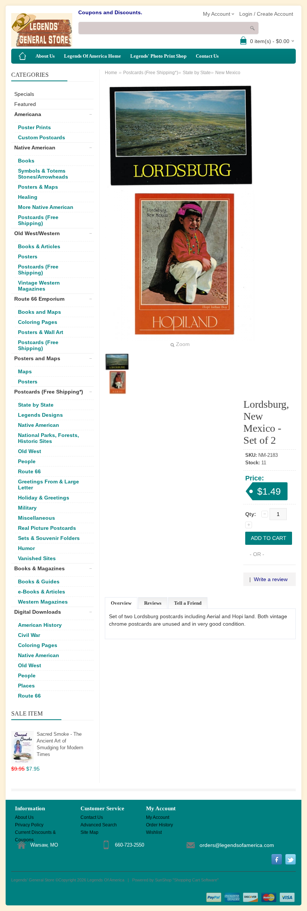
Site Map (89, 832)
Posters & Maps (38, 187)
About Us (45, 56)
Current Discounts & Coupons (35, 833)
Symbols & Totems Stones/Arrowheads (43, 174)
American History (40, 625)
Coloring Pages (37, 322)
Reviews (152, 603)
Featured (25, 104)
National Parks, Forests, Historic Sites (48, 438)
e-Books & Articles (41, 592)
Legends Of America (105, 880)
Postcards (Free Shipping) (38, 220)
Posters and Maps (37, 358)
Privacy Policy (29, 825)
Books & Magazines (39, 568)
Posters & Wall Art (40, 332)
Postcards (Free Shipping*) (48, 392)
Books (26, 161)
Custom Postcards (41, 137)
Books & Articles (39, 246)
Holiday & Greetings (43, 498)
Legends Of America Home (92, 56)
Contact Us (207, 56)
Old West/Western (37, 233)
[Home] (22, 56)
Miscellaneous (36, 518)
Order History (159, 825)
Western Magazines (43, 602)
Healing (27, 197)
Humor (26, 548)
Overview (121, 603)
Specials (24, 94)
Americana (27, 114)
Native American (34, 148)
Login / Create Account (266, 14)
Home (111, 72)
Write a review (271, 579)
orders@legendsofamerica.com (237, 845)
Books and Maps (39, 312)
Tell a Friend (187, 603)
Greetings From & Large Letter (48, 485)
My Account (157, 817)
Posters (27, 256)
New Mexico (227, 72)
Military (27, 508)
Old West (29, 451)
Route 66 (29, 471)
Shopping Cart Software (195, 880)
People (27, 461)
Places (26, 686)
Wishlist (154, 832)
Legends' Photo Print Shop (158, 56)
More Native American (45, 207)
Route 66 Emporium (39, 299)
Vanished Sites (37, 558)
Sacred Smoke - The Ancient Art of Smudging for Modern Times (60, 744)
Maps (25, 371)
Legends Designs (40, 415)
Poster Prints (34, 127)
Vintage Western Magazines (39, 286)
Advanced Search (98, 825)
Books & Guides (39, 581)
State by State (36, 405)
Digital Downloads (37, 612)
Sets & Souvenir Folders (49, 538)
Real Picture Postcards (47, 528)
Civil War (29, 635)
